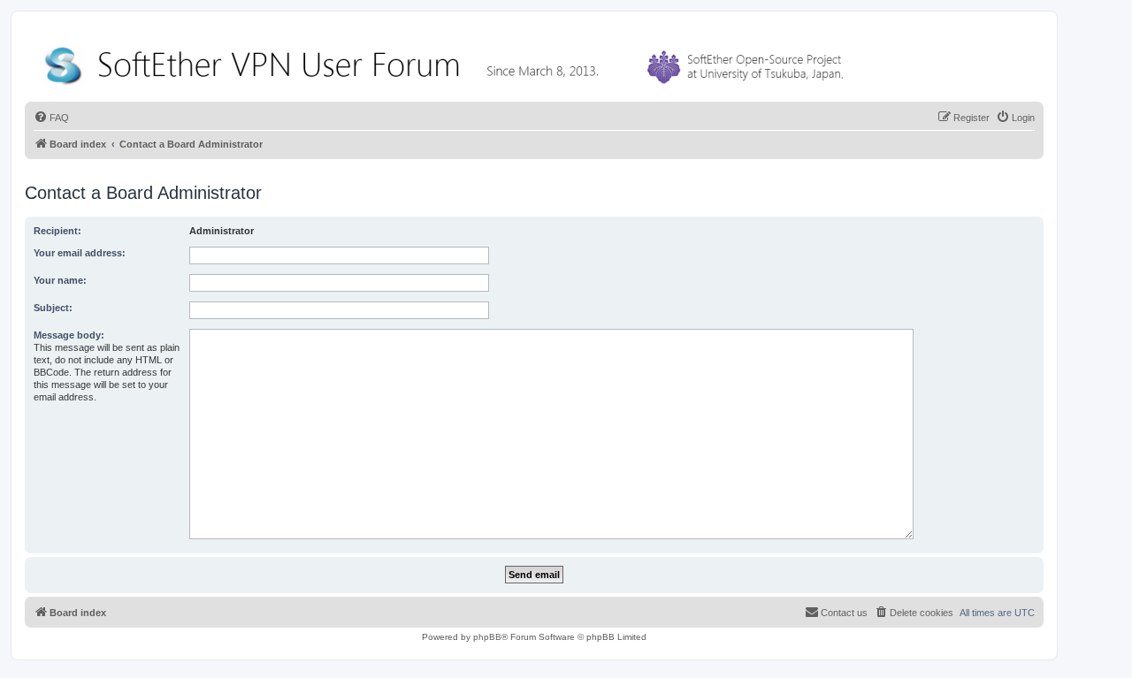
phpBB (487, 637)
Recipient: (57, 230)
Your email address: (80, 253)
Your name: (60, 280)
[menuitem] (51, 117)
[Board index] (447, 61)
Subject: (53, 307)
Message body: (69, 335)
